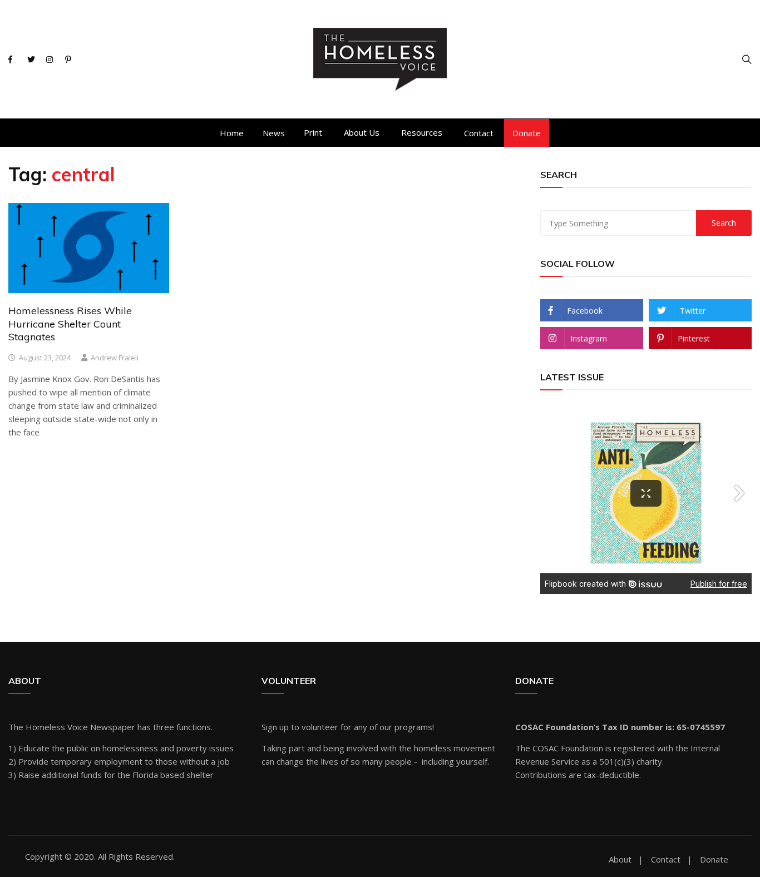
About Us (361, 132)
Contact (478, 132)
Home (232, 132)
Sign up (275, 726)
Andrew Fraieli (115, 358)
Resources (421, 132)
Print (313, 132)
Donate (526, 132)
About (620, 859)
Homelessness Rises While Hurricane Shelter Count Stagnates (70, 323)
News (274, 132)
